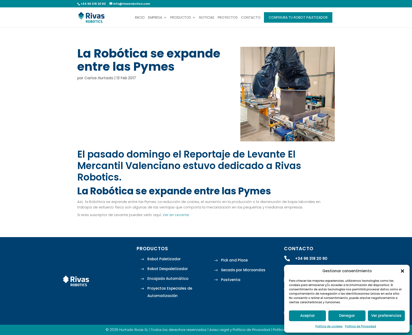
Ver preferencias (386, 315)
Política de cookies (329, 326)
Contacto (251, 18)
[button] (402, 271)
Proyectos (228, 18)
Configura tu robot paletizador (298, 17)
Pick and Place (234, 260)
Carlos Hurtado (98, 77)
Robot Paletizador (164, 258)
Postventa (230, 279)
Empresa (155, 18)
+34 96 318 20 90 (311, 258)
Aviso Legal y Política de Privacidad (239, 329)
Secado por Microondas (243, 269)
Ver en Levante (176, 214)
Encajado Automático (167, 278)
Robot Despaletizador (167, 268)
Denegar (347, 315)
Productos (180, 18)
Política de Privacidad (360, 326)
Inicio (140, 18)
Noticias (206, 18)
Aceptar (307, 315)
